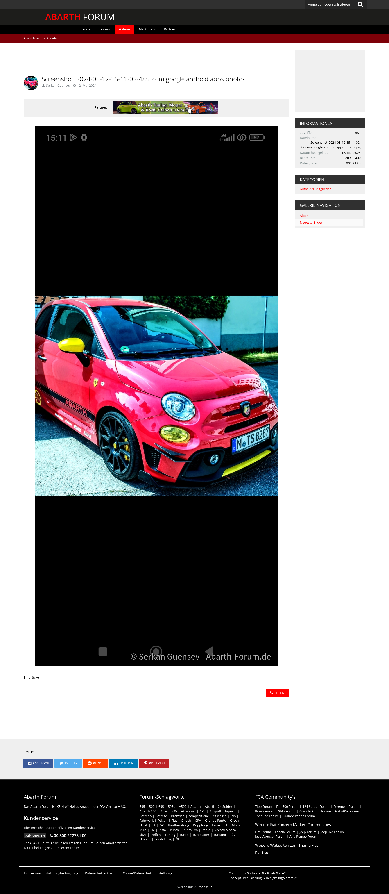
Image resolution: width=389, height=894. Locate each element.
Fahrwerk (147, 820)
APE (202, 811)
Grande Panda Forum (299, 816)
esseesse (219, 816)
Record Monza (225, 830)
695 (161, 806)
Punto (174, 830)
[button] (38, 763)
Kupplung (200, 825)
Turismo (219, 835)
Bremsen (178, 816)
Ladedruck (220, 825)
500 (151, 806)
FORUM (80, 17)
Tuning (170, 835)
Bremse (161, 816)
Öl (177, 839)
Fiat (174, 820)
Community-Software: (257, 873)
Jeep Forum (308, 832)
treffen (156, 835)
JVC (161, 825)
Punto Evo (190, 830)
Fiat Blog (261, 852)
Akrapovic (188, 811)
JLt (153, 825)
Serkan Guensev (58, 85)
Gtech (234, 820)
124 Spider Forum (316, 806)
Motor (236, 825)
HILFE (144, 825)
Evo (233, 816)
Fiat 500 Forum (287, 806)
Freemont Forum (345, 806)
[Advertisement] (156, 60)
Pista (162, 830)
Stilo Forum (286, 811)
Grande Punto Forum (315, 811)
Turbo (183, 835)
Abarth (195, 806)
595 (142, 806)
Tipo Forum (263, 806)
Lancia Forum (285, 832)
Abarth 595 (168, 811)
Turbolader (200, 835)
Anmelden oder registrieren (329, 4)
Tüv (232, 835)
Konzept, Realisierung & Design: (263, 878)
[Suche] (360, 4)
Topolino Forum (267, 816)
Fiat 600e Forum (347, 811)
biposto (230, 811)
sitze (143, 835)
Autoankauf (203, 887)
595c (171, 806)
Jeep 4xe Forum (332, 832)
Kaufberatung (178, 825)
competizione (199, 816)
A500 (182, 806)
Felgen (162, 820)
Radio (206, 830)
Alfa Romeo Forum (303, 836)
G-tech (186, 820)
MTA (143, 830)
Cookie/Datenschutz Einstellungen (148, 873)
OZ (152, 830)
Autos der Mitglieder (315, 189)
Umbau (145, 839)
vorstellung (163, 839)
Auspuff (215, 811)
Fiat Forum (263, 832)
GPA (198, 820)
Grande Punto (215, 820)
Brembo (146, 816)
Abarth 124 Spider (218, 806)
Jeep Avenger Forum (270, 836)
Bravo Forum (264, 811)
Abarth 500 (148, 811)
